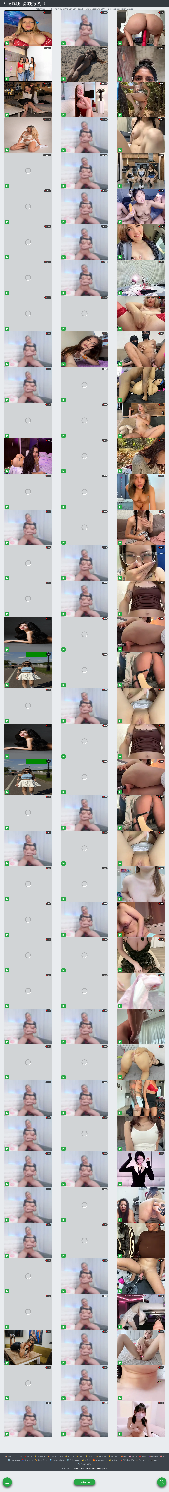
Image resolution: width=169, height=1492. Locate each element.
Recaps (88, 1469)
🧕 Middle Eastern (55, 1456)
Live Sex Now (84, 1482)
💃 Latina (28, 1456)
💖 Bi (162, 1456)
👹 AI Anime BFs (127, 1460)
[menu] (7, 1482)
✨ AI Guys (113, 1460)
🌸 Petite (133, 1456)
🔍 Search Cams (84, 1464)
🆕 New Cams (14, 1460)
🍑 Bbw (124, 1456)
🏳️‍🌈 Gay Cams (27, 1460)
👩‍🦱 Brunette (101, 1456)
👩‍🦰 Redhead (113, 1456)
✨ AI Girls (86, 1460)
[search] (161, 1482)
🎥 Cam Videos (142, 1460)
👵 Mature (69, 1456)
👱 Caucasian (39, 1456)
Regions (76, 1469)
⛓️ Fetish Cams (73, 1460)
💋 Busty (142, 1456)
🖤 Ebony (18, 1456)
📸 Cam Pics (156, 1460)
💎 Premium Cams (57, 1460)
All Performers (97, 1469)
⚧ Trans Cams (41, 1460)
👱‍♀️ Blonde (89, 1456)
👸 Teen (79, 1456)
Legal (105, 1469)
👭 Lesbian (153, 1456)
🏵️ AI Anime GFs (100, 1460)
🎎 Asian (8, 1456)
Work (82, 1469)
